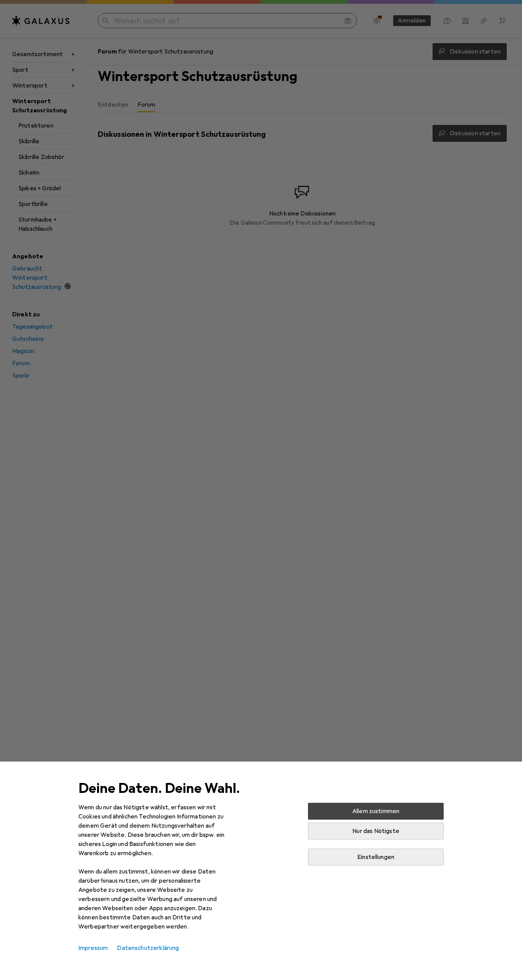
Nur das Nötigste (375, 831)
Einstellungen (375, 857)
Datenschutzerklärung (148, 948)
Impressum (93, 948)
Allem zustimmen (375, 811)
